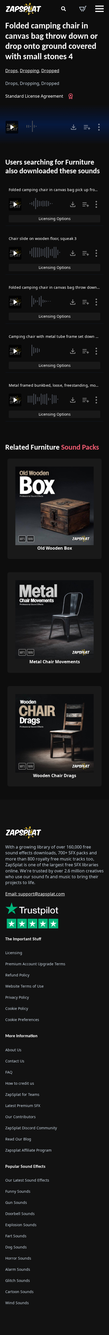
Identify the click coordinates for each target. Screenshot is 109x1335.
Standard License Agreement (34, 96)
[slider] (44, 126)
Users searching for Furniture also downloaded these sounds (52, 167)
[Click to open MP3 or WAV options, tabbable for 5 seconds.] (73, 127)
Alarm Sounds (17, 1269)
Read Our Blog (18, 1138)
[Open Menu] (99, 9)
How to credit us (19, 1083)
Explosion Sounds (21, 1224)
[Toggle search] (63, 9)
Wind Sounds (17, 1302)
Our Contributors (20, 1116)
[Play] (12, 127)
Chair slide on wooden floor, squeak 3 (42, 238)
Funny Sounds (17, 1191)
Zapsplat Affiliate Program (28, 1149)
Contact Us (14, 1060)
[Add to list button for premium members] (87, 127)
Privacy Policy (17, 997)
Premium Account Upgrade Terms (35, 963)
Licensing (13, 952)
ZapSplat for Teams (22, 1094)
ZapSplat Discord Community (31, 1127)
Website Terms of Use (24, 986)
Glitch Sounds (17, 1280)
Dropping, (30, 71)
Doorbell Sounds (20, 1213)
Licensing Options (55, 218)
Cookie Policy (16, 1008)
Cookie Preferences (22, 1019)
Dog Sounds (16, 1247)
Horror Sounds (18, 1258)
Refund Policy (17, 974)
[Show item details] (98, 127)
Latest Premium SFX (22, 1105)
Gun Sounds (16, 1202)
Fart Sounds (15, 1235)
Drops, (12, 71)
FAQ (8, 1071)
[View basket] (83, 9)
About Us (13, 1049)
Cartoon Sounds (19, 1291)
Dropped (50, 71)
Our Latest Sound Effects (27, 1180)
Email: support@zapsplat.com (35, 894)
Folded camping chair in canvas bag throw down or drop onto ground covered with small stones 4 (51, 41)
